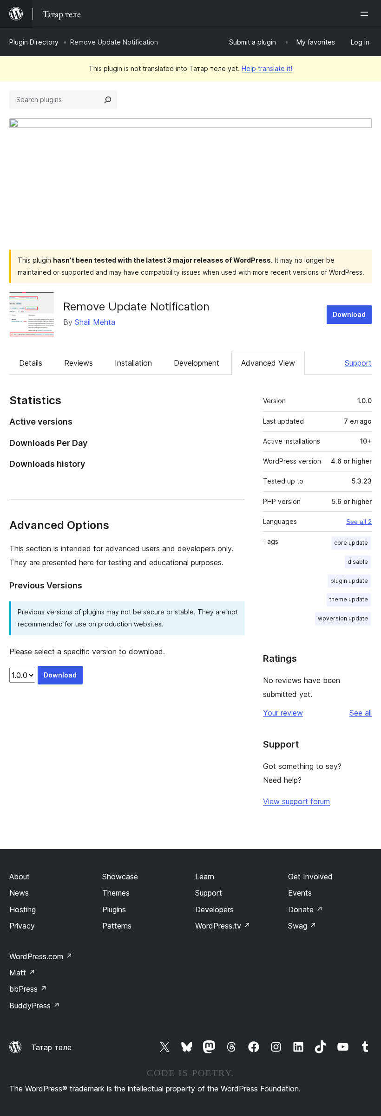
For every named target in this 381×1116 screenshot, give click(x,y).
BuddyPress (34, 1005)
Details (30, 363)
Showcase (120, 876)
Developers (214, 909)
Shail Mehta (95, 322)
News (19, 892)
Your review (283, 712)
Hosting (22, 909)
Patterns (116, 925)
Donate (305, 909)
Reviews (78, 363)
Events (300, 892)
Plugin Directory (34, 42)
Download (349, 314)
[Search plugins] (108, 99)
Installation (133, 363)
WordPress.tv (222, 925)
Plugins (114, 909)
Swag (302, 925)
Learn (204, 876)
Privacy (22, 925)
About (19, 876)
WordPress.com (40, 956)
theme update (348, 599)
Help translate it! (267, 68)
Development (196, 363)
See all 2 (359, 521)
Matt (22, 972)
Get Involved (310, 876)
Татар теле (51, 1047)
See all (360, 712)
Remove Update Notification (136, 306)
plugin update (349, 580)
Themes (116, 892)
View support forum (296, 801)
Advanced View (268, 363)
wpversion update (343, 618)
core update (351, 542)
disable (358, 561)
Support (358, 363)
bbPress (28, 988)
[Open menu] (366, 14)
